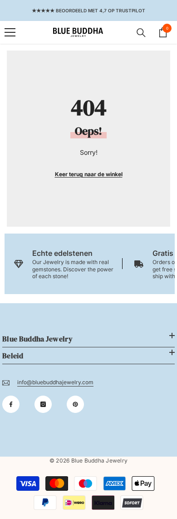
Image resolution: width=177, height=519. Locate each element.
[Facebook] (11, 404)
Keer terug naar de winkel (89, 174)
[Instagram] (43, 404)
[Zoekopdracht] (141, 32)
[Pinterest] (75, 404)
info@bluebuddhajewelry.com (55, 382)
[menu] (10, 32)
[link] (65, 264)
